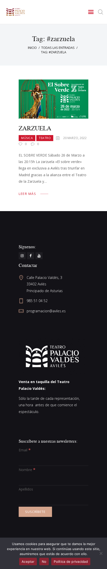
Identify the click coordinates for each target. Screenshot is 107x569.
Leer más (27, 193)
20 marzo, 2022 (74, 138)
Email (25, 450)
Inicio (32, 47)
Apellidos (26, 489)
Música (27, 138)
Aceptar (28, 562)
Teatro (45, 138)
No (44, 562)
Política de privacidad (71, 562)
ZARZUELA (35, 128)
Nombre (27, 469)
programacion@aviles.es (46, 311)
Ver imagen (53, 99)
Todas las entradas (58, 47)
